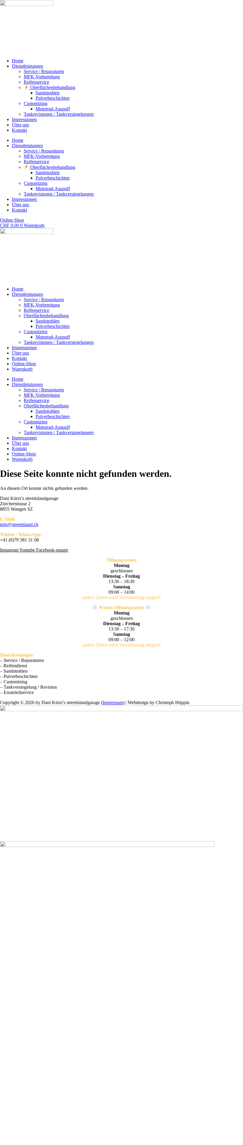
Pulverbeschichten (53, 98)
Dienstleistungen (27, 66)
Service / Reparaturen (44, 71)
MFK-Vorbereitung (42, 76)
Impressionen (24, 119)
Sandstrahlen (48, 92)
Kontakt (19, 130)
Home (17, 60)
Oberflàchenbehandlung (46, 315)
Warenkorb (22, 368)
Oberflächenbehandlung (52, 87)
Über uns (20, 124)
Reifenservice (36, 82)
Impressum (113, 702)
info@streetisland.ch (19, 524)
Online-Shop (24, 363)
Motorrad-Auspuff (53, 108)
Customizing (35, 103)
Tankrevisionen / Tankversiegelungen (59, 114)
